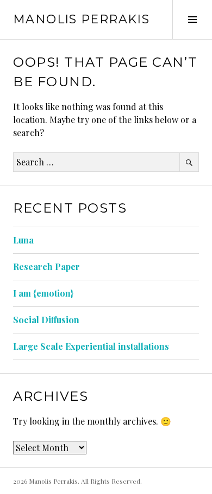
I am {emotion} (43, 293)
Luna (23, 240)
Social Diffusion (46, 319)
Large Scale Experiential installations (91, 346)
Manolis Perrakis (81, 19)
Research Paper (46, 266)
